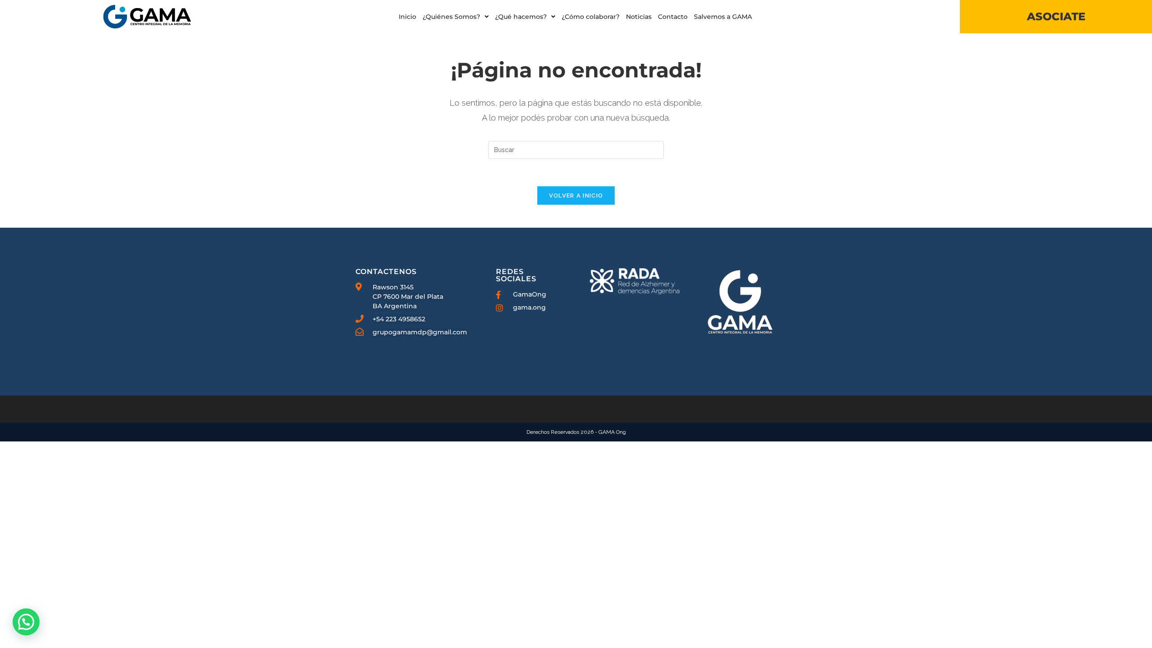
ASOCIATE (1056, 16)
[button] (455, 17)
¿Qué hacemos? (521, 17)
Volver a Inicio (576, 195)
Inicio (407, 17)
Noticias (639, 17)
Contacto (673, 17)
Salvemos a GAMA (723, 17)
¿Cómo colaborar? (591, 17)
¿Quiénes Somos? (451, 17)
